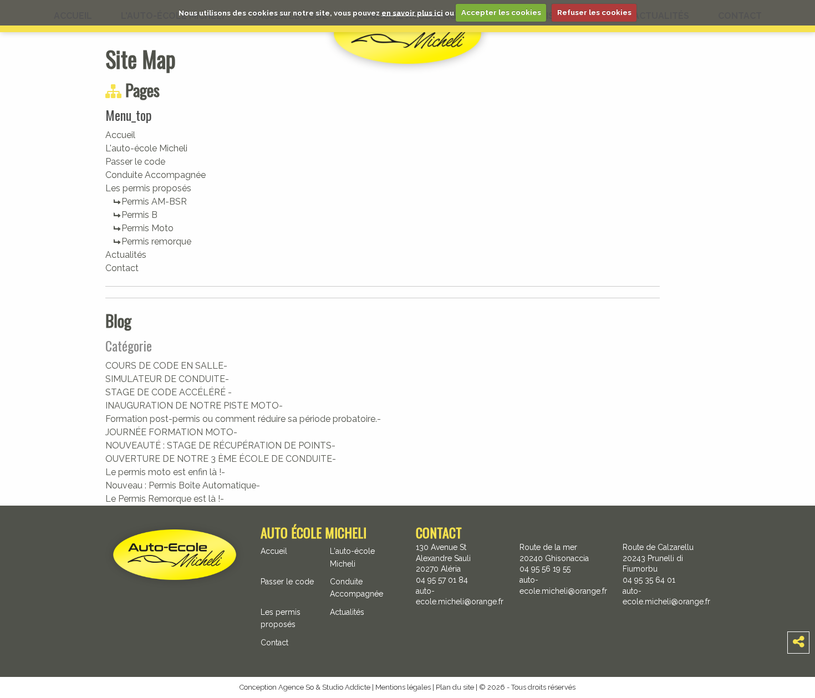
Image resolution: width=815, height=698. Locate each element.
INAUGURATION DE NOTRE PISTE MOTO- (194, 405)
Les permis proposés (148, 188)
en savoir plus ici (412, 12)
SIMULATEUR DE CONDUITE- (167, 379)
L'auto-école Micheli (146, 148)
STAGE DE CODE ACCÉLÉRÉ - (168, 392)
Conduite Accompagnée (155, 175)
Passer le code (135, 161)
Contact (122, 268)
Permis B (139, 215)
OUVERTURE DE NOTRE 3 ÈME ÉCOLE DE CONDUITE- (220, 459)
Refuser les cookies (594, 12)
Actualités (125, 254)
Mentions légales (403, 687)
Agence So (296, 687)
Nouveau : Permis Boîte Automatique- (182, 485)
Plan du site (455, 687)
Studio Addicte (346, 687)
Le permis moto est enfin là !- (165, 472)
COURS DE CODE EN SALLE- (166, 365)
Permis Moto (147, 228)
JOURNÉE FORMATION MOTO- (171, 432)
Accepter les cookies (501, 12)
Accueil (120, 135)
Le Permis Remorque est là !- (164, 498)
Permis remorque (156, 241)
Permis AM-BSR (154, 201)
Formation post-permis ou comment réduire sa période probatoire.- (243, 419)
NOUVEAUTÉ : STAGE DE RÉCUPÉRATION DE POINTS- (220, 445)
